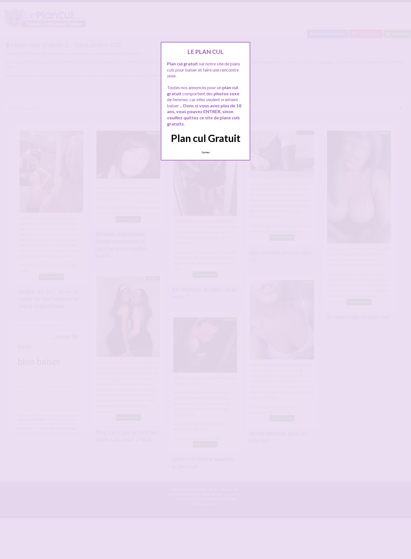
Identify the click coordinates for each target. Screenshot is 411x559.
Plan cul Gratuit (205, 138)
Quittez (206, 152)
